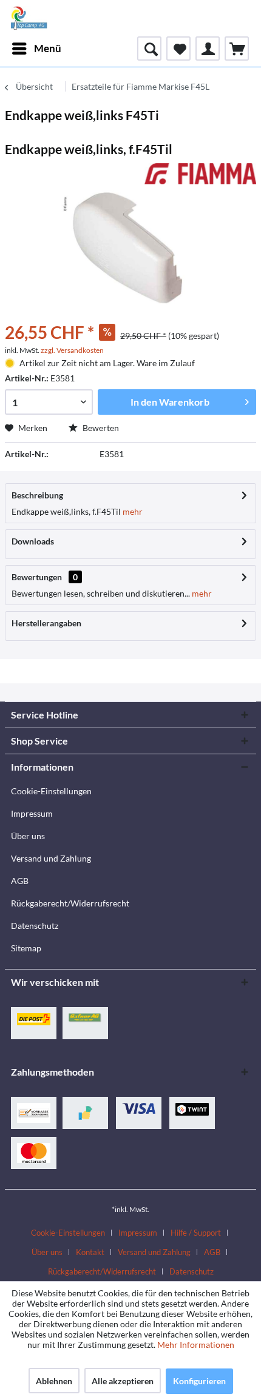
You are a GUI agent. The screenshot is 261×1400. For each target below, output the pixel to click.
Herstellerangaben (46, 623)
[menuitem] (36, 48)
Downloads (33, 541)
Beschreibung (37, 495)
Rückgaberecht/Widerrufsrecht (70, 903)
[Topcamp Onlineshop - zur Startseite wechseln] (29, 18)
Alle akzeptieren (123, 1381)
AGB (20, 881)
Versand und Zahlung (51, 858)
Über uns (28, 836)
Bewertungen (37, 577)
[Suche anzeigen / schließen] (149, 48)
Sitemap (26, 948)
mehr (132, 511)
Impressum (32, 813)
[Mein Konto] (207, 48)
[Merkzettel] (178, 48)
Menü (47, 48)
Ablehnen (54, 1381)
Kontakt (90, 1252)
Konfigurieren (199, 1381)
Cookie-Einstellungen (51, 791)
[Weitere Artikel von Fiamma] (200, 173)
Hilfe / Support (196, 1233)
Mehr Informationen (195, 1344)
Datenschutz (34, 925)
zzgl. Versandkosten (72, 350)
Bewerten (100, 428)
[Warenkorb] (237, 48)
